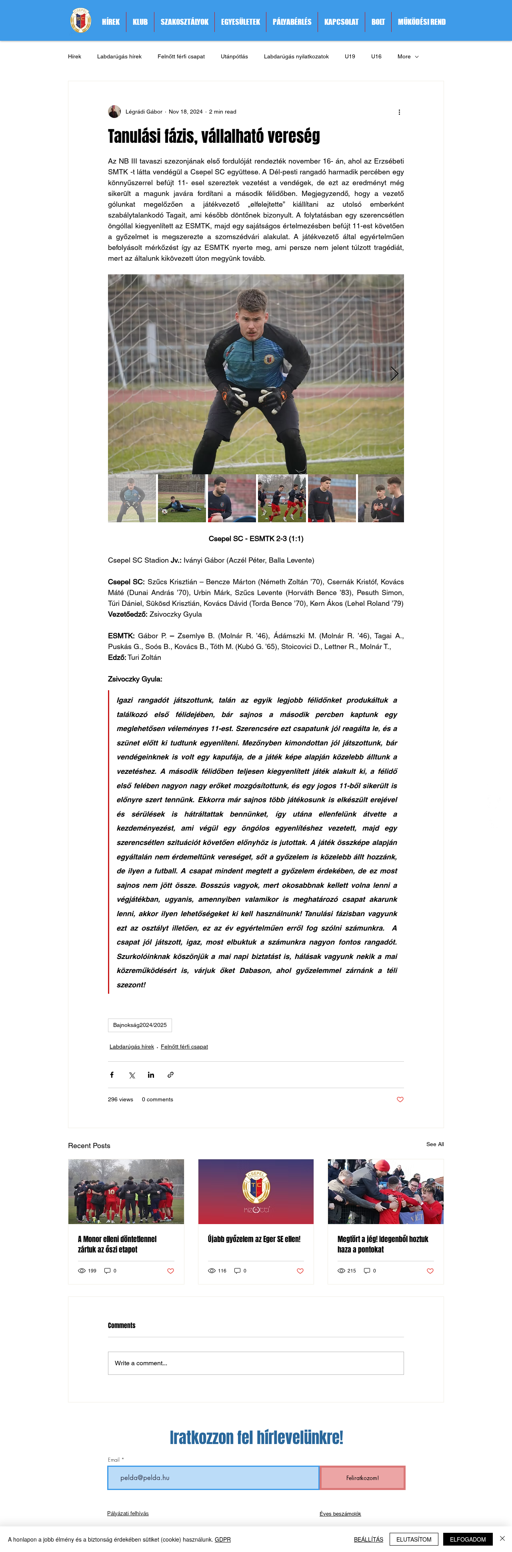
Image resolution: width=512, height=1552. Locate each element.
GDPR (223, 1539)
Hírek (74, 56)
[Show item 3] (232, 498)
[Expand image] (256, 374)
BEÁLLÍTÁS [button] (368, 1539)
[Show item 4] (282, 498)
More (404, 56)
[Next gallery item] (394, 374)
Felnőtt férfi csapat (181, 56)
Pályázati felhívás (128, 1513)
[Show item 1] (132, 498)
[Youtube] (494, 824)
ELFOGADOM (468, 1539)
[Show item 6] (382, 498)
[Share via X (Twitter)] (131, 1075)
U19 (350, 56)
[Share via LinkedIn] (151, 1075)
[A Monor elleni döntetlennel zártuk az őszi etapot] (126, 1191)
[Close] (502, 1539)
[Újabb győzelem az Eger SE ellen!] (256, 1191)
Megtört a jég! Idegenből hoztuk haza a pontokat (383, 1244)
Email (114, 1459)
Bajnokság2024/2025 (140, 1025)
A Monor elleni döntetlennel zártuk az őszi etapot (117, 1244)
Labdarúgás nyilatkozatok (296, 56)
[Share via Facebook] (112, 1075)
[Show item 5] (332, 498)
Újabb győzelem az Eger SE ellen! (254, 1239)
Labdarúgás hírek (119, 56)
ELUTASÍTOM (414, 1539)
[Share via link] (170, 1075)
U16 (376, 56)
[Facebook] (494, 801)
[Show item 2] (182, 498)
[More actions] (399, 111)
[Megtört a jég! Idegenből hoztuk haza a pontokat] (386, 1191)
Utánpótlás (234, 56)
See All (435, 1144)
